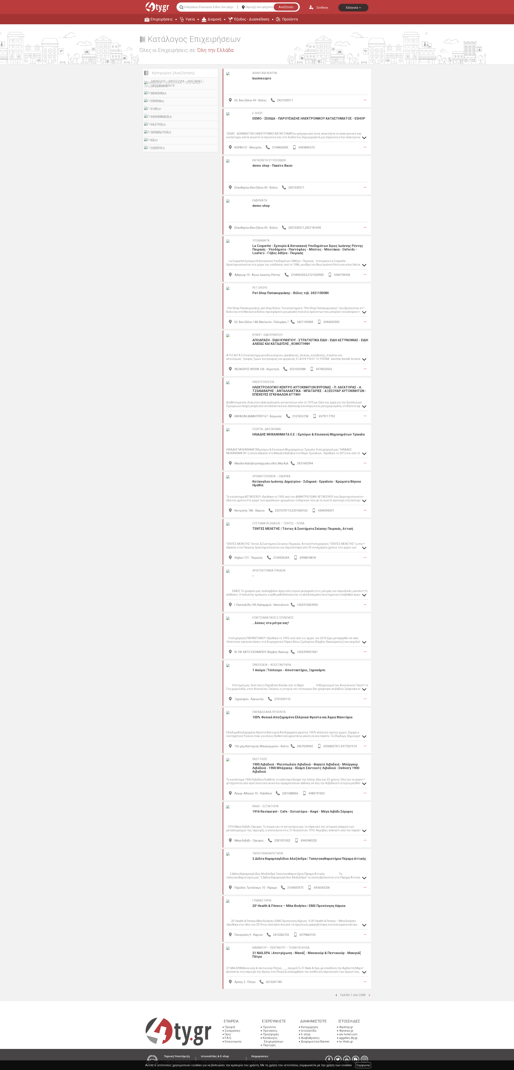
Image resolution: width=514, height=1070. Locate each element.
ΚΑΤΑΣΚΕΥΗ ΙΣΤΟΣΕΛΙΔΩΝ (269, 160)
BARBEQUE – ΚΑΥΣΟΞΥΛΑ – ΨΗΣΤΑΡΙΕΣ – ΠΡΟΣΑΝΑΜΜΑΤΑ (178, 83)
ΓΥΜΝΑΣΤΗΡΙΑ (261, 900)
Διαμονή (214, 19)
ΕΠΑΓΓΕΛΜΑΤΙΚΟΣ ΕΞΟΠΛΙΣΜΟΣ (273, 617)
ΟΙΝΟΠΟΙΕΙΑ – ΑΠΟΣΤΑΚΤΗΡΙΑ (271, 664)
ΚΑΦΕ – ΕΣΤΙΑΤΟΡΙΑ (265, 806)
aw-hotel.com (348, 1034)
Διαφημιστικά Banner (315, 1041)
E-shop (305, 1034)
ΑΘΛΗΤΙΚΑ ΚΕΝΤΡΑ (264, 73)
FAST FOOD (158, 124)
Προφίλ (230, 1027)
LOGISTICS (158, 148)
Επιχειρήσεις (162, 19)
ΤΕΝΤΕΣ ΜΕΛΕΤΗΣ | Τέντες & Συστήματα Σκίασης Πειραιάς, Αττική (302, 529)
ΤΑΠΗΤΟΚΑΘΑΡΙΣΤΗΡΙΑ (267, 853)
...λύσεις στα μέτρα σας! (270, 623)
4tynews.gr (346, 1030)
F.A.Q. (228, 1038)
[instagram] (364, 1059)
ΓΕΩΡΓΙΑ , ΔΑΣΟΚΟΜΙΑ (266, 429)
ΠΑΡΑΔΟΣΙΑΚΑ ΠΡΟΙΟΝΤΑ (269, 712)
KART (154, 140)
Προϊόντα (290, 19)
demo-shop (261, 206)
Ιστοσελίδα (308, 1030)
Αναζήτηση (286, 7)
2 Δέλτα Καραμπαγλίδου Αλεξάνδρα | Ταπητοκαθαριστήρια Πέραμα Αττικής (309, 859)
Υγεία (190, 19)
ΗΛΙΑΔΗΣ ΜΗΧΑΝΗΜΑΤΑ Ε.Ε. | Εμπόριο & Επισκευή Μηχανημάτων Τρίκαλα (308, 434)
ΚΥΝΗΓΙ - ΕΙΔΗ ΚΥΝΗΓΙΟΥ (267, 334)
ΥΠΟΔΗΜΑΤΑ (261, 240)
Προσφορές (271, 1034)
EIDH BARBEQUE (161, 117)
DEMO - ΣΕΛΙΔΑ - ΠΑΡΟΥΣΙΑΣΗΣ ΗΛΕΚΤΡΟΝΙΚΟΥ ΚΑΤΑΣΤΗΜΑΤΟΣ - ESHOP (308, 118)
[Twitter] (338, 1059)
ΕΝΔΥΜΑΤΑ (259, 200)
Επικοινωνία (233, 1041)
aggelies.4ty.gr (348, 1038)
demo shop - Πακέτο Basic (272, 166)
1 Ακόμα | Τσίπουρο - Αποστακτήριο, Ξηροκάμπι (288, 670)
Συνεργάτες (232, 1030)
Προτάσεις (270, 1030)
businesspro (261, 78)
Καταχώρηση (309, 1027)
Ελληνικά (352, 7)
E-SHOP (156, 109)
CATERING (157, 101)
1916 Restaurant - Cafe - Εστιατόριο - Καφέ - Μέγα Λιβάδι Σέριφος (302, 811)
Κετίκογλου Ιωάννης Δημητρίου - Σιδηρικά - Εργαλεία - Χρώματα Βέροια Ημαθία (306, 483)
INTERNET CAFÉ (161, 132)
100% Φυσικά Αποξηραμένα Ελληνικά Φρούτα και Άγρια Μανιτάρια (302, 717)
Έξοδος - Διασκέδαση (251, 19)
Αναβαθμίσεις (310, 1038)
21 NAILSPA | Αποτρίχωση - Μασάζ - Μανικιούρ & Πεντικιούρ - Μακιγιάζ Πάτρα (306, 954)
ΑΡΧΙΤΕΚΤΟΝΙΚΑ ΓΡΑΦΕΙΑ (269, 570)
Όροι (228, 1034)
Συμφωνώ (363, 1065)
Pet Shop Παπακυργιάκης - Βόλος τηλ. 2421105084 (290, 293)
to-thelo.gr (346, 1041)
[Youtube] (346, 1059)
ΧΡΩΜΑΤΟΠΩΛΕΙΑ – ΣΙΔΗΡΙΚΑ (271, 476)
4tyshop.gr (346, 1027)
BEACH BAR (158, 93)
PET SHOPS (259, 287)
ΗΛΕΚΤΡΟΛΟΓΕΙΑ (263, 382)
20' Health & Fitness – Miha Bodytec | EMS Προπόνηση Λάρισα (298, 906)
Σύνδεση (322, 7)
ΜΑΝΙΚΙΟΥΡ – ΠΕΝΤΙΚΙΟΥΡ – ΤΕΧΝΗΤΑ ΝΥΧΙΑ (281, 947)
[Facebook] (329, 1059)
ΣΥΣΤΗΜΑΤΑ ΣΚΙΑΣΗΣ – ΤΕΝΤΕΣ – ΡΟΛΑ (278, 523)
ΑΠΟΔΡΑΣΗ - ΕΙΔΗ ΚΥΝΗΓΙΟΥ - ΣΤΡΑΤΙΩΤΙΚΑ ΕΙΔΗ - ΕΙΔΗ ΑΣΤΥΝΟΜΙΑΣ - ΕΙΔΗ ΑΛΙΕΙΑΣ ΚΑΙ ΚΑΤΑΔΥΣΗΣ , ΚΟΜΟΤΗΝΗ (310, 342)
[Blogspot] (355, 1059)
